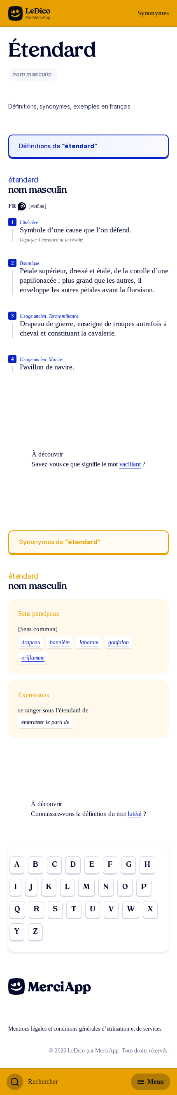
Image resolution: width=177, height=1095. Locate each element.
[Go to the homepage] (29, 13)
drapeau (30, 642)
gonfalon (118, 642)
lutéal (135, 813)
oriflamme (32, 658)
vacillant (130, 464)
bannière (59, 642)
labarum (88, 642)
